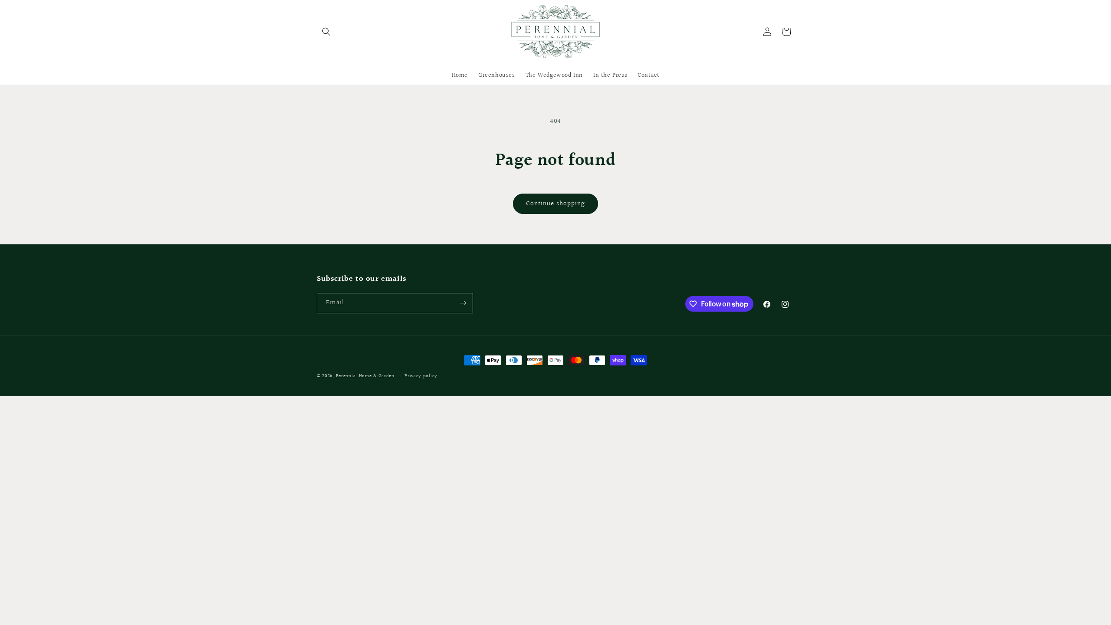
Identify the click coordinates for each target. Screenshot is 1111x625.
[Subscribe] (463, 303)
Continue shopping (555, 204)
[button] (326, 31)
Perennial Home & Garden (365, 376)
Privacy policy (420, 376)
